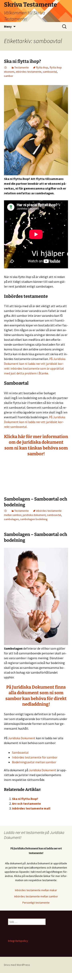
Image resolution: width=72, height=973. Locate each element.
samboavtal (50, 71)
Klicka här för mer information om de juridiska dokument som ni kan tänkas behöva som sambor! (36, 445)
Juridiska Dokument (21, 738)
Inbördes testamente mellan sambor (36, 896)
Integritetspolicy (18, 941)
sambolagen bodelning (34, 519)
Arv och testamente (26, 803)
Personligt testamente (36, 902)
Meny (8, 26)
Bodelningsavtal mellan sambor (34, 762)
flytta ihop (42, 67)
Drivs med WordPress (17, 965)
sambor (8, 76)
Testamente (21, 67)
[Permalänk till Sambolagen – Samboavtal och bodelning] (5, 511)
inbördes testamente (28, 71)
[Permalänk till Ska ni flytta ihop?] (5, 67)
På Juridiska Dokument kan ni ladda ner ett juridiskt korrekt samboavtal (34, 422)
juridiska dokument (34, 515)
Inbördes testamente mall (31, 808)
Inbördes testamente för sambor (34, 757)
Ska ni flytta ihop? (22, 61)
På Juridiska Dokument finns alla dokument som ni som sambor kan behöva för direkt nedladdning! (36, 695)
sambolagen (11, 519)
